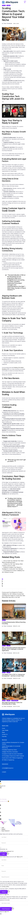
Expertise (4, 736)
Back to (3, 894)
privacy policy (5, 886)
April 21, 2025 (16, 23)
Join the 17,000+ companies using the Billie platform (13, 888)
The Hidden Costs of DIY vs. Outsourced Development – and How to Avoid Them (13, 675)
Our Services (3, 799)
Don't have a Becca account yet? (10, 856)
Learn (8, 5)
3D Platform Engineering (8, 760)
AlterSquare (7, 512)
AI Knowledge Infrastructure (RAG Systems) (13, 755)
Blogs (3, 732)
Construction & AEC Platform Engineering (12, 757)
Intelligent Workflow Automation (10, 751)
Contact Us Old (3, 801)
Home (3, 728)
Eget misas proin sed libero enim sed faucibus (11, 834)
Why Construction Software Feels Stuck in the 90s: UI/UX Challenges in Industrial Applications (13, 649)
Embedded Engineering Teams (9, 749)
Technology (15, 700)
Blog (4, 5)
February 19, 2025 (16, 678)
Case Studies (5, 730)
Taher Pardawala (7, 23)
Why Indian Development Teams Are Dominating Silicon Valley (12, 703)
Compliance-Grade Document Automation (12, 753)
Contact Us (4, 734)
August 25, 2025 (16, 706)
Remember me (3, 849)
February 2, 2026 (16, 626)
